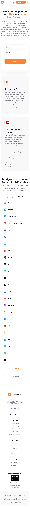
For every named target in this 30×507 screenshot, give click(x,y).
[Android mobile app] (15, 479)
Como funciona (15, 426)
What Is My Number (15, 468)
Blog (15, 443)
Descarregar (15, 448)
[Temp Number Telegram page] (18, 408)
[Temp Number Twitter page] (11, 408)
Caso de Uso (15, 431)
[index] (2, 2)
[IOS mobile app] (15, 476)
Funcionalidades (15, 423)
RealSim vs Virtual (15, 429)
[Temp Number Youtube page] (15, 408)
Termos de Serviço (15, 482)
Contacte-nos (15, 487)
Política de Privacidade (15, 485)
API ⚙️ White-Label (15, 453)
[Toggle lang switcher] (14, 2)
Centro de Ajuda (15, 451)
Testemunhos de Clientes (15, 434)
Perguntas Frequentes (15, 445)
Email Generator (15, 462)
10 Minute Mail (15, 465)
